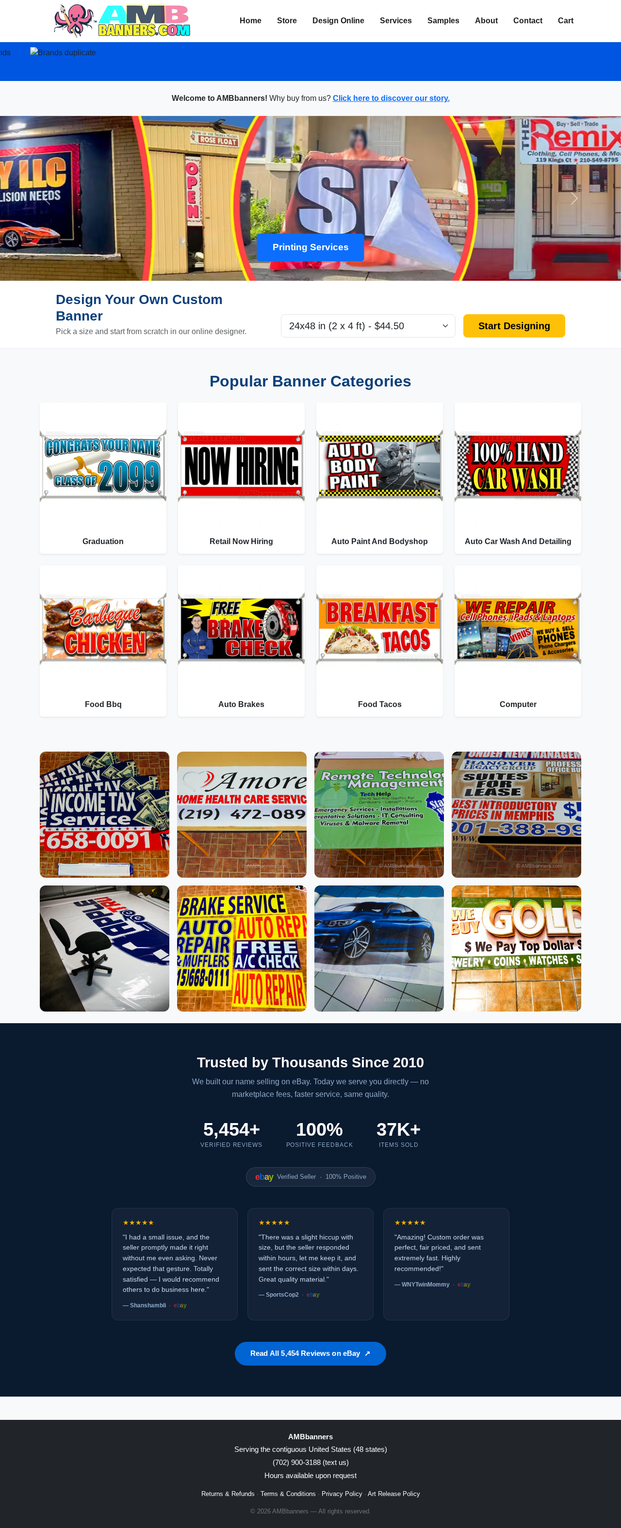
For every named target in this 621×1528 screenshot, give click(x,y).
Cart (565, 20)
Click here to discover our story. (391, 98)
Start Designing (514, 326)
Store (287, 20)
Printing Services (311, 247)
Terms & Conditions (288, 1493)
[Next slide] (574, 198)
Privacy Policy (342, 1493)
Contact (527, 20)
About (486, 20)
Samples (443, 20)
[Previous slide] (46, 198)
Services (396, 20)
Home (250, 20)
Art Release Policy (394, 1493)
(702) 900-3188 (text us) (311, 1462)
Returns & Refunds (228, 1493)
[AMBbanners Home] (122, 21)
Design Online (338, 20)
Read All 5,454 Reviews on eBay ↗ (310, 1353)
